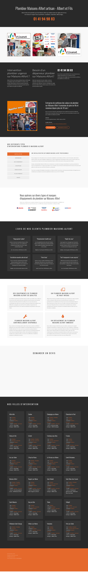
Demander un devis (63, 127)
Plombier (14, 417)
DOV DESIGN (18, 558)
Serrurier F (56, 440)
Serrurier (14, 419)
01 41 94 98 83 (50, 127)
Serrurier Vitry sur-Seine (73, 528)
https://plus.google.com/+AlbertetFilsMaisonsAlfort (55, 123)
